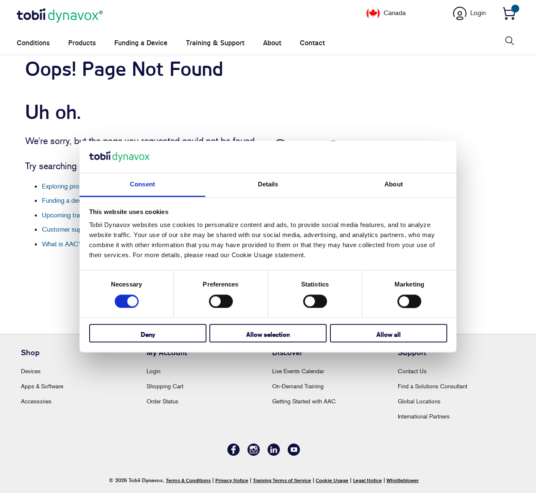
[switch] (221, 301)
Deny (148, 335)
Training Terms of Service (282, 480)
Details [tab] (268, 184)
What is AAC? (62, 244)
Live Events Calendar (298, 370)
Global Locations (419, 401)
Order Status (162, 401)
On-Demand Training (298, 386)
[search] (508, 40)
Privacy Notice (231, 480)
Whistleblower (403, 480)
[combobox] (415, 12)
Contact (312, 43)
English (417, 12)
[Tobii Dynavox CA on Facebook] (233, 453)
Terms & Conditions (188, 480)
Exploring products (68, 186)
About (272, 43)
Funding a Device (141, 43)
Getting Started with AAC (304, 401)
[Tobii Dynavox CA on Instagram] (254, 453)
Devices (31, 370)
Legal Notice (367, 480)
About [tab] (393, 184)
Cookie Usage (332, 480)
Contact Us (412, 370)
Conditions (33, 43)
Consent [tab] (142, 184)
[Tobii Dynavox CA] (60, 15)
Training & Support (215, 43)
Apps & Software (42, 386)
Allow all (388, 335)
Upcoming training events (77, 215)
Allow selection (268, 335)
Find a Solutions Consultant (432, 386)
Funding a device (65, 200)
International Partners (424, 416)
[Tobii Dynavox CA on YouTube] (294, 453)
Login (153, 370)
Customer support (68, 229)
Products (82, 43)
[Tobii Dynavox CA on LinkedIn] (274, 453)
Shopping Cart (165, 386)
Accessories (36, 401)
